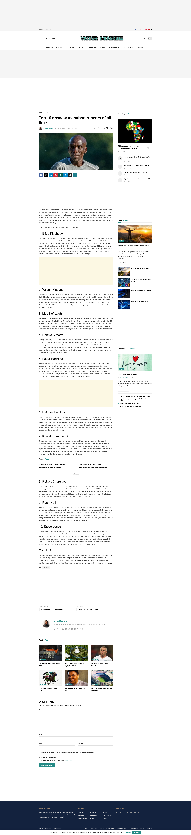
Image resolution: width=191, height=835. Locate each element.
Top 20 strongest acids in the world (141, 280)
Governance (129, 48)
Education (70, 48)
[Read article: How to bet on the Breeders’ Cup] (50, 678)
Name (41, 735)
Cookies (101, 828)
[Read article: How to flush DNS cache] (124, 304)
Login (41, 29)
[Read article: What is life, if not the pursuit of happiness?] (135, 234)
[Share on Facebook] (41, 175)
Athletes (46, 567)
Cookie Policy (126, 832)
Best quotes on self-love (128, 374)
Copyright (119, 828)
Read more (124, 262)
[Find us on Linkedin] (127, 813)
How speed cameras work (140, 268)
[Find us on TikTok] (151, 29)
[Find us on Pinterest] (146, 29)
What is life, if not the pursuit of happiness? (133, 245)
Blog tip (142, 828)
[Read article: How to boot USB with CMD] (124, 293)
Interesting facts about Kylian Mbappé (52, 464)
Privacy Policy (69, 760)
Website (80, 744)
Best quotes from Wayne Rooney (99, 664)
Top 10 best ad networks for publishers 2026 (135, 396)
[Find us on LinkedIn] (143, 29)
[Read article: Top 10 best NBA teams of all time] (50, 653)
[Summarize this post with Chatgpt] (70, 175)
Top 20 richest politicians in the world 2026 (136, 172)
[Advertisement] (95, 14)
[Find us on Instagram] (140, 29)
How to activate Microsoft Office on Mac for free (137, 158)
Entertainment (114, 48)
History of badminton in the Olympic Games (74, 664)
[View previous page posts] (74, 473)
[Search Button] (144, 38)
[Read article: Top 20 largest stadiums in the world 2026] (102, 678)
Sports (141, 48)
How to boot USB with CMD (141, 290)
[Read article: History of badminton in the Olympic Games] (76, 653)
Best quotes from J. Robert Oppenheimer (136, 166)
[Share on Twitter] (46, 175)
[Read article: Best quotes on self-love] (135, 362)
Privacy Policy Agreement (47, 757)
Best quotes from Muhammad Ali (75, 689)
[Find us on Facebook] (135, 29)
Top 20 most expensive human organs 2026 (137, 179)
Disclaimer (94, 828)
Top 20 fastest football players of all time (93, 467)
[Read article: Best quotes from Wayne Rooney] (102, 653)
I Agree (136, 832)
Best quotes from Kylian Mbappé (50, 467)
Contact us (149, 828)
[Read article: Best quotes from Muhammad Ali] (76, 678)
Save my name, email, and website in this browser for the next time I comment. (67, 753)
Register (48, 29)
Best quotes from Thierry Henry (90, 464)
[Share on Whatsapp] (60, 175)
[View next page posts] (77, 473)
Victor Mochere (49, 128)
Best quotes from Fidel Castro (130, 403)
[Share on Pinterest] (55, 175)
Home (40, 112)
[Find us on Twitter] (138, 29)
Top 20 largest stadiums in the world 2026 (101, 689)
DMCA (126, 828)
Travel (80, 48)
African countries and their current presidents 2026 (129, 147)
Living (102, 48)
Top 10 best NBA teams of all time (49, 664)
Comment (43, 710)
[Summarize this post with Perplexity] (75, 175)
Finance (59, 48)
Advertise (86, 828)
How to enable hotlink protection (131, 406)
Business (49, 48)
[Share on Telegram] (65, 175)
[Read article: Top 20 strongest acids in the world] (124, 282)
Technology (92, 48)
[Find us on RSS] (139, 813)
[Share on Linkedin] (51, 175)
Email (40, 744)
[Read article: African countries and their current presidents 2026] (135, 131)
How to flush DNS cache (139, 301)
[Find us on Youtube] (149, 29)
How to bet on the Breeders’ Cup (49, 689)
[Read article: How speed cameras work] (124, 271)
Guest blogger (134, 828)
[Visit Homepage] (101, 38)
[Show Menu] (40, 38)
